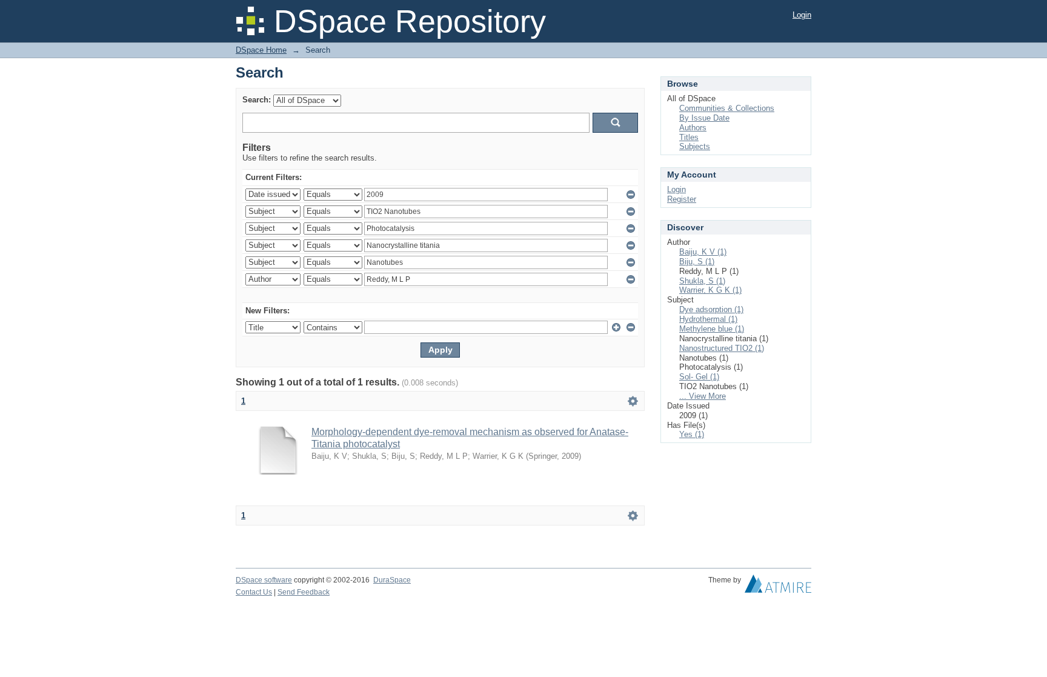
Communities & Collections (726, 108)
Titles (689, 137)
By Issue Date (704, 117)
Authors (692, 127)
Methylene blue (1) (711, 328)
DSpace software (264, 580)
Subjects (694, 146)
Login (802, 14)
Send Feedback (304, 592)
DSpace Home (261, 50)
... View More (702, 396)
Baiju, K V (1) (702, 251)
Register (681, 199)
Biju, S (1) (696, 261)
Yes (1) (691, 434)
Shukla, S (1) (702, 280)
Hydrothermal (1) (708, 319)
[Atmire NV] (778, 586)
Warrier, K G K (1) (710, 290)
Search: (256, 99)
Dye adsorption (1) (711, 309)
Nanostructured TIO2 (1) (721, 348)
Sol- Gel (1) (699, 376)
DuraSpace (392, 580)
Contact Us (254, 592)
